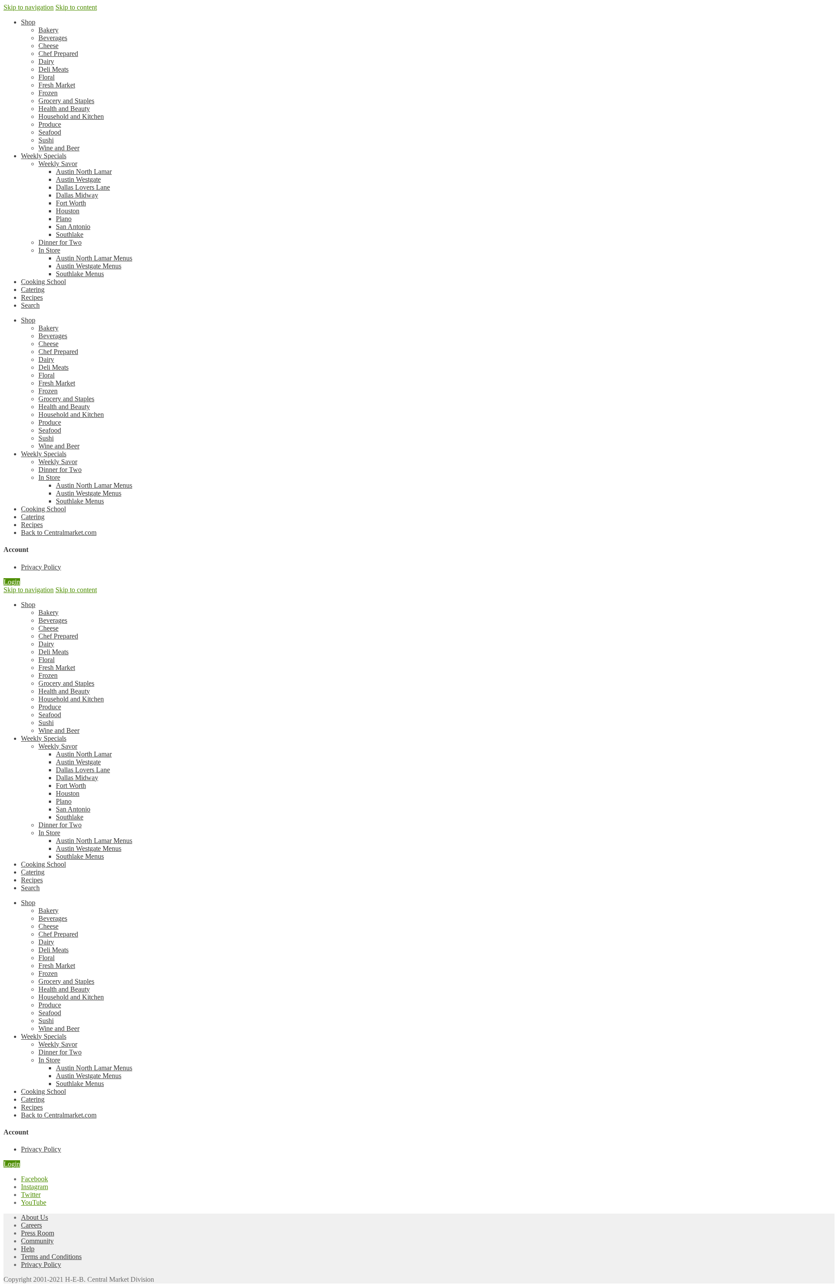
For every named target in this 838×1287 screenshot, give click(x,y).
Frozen (48, 93)
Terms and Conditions (51, 1256)
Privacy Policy (41, 1264)
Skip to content (76, 7)
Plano (64, 218)
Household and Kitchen (71, 116)
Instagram (34, 1186)
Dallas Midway (77, 195)
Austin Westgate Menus (88, 266)
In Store (49, 250)
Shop (28, 22)
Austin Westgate (78, 179)
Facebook (34, 1179)
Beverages (52, 38)
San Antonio (73, 226)
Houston (67, 211)
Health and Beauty (64, 108)
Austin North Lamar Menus (94, 258)
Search (30, 305)
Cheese (48, 45)
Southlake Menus (80, 274)
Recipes (32, 297)
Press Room (37, 1233)
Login (11, 582)
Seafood (49, 132)
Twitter (31, 1194)
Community (37, 1241)
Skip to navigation (28, 7)
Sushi (46, 140)
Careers (31, 1225)
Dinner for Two (60, 242)
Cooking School (43, 281)
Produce (49, 124)
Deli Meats (53, 69)
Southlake (69, 234)
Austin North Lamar (84, 171)
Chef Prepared (58, 53)
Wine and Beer (58, 148)
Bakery (48, 30)
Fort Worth (71, 203)
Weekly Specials (43, 156)
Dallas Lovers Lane (83, 187)
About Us (34, 1217)
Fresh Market (56, 85)
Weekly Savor (57, 163)
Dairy (46, 61)
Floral (46, 77)
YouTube (33, 1202)
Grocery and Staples (66, 100)
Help (27, 1248)
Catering (33, 289)
